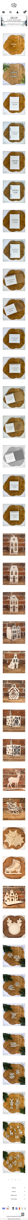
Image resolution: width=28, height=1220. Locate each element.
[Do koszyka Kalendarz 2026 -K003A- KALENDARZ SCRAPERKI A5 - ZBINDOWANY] (15, 251)
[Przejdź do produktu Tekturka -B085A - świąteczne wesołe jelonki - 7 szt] (14, 1132)
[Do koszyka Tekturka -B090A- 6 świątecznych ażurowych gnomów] (15, 1163)
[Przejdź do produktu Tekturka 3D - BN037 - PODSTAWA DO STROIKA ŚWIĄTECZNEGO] (14, 897)
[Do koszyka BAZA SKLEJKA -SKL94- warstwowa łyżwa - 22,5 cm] (15, 869)
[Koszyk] (24, 12)
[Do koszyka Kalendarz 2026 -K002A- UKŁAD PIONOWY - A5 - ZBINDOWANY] (15, 193)
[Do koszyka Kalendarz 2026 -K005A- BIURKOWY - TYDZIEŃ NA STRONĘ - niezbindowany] (15, 428)
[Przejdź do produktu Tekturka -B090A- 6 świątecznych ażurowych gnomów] (14, 1162)
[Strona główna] (14, 5)
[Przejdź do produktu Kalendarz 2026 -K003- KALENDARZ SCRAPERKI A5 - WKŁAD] (14, 221)
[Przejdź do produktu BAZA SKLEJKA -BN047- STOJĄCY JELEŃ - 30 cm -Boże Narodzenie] (14, 779)
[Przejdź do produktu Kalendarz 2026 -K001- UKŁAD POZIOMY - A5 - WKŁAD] (14, 103)
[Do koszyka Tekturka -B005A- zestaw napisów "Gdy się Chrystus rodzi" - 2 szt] (15, 957)
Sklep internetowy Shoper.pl (14, 1218)
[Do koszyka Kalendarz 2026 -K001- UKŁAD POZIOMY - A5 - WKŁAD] (15, 104)
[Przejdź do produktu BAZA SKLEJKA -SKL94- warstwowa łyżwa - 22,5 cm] (14, 868)
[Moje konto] (17, 12)
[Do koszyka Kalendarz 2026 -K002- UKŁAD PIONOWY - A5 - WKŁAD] (15, 163)
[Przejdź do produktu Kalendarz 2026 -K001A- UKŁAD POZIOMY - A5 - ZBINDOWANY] (14, 133)
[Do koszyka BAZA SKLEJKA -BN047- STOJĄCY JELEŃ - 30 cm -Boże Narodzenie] (15, 781)
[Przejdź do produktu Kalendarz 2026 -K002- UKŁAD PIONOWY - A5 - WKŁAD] (14, 162)
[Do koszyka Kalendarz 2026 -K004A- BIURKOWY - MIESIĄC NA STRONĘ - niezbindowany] (15, 310)
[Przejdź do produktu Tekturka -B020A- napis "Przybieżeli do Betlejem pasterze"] (14, 1044)
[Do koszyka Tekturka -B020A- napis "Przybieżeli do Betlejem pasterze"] (15, 1045)
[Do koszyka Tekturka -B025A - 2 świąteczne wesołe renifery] (15, 1104)
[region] (14, 21)
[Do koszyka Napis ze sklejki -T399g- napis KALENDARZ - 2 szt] (15, 75)
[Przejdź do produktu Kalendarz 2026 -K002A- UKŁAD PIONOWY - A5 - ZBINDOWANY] (14, 191)
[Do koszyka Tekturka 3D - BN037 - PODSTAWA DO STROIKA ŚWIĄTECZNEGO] (15, 898)
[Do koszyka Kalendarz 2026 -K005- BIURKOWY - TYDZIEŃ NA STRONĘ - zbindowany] (15, 398)
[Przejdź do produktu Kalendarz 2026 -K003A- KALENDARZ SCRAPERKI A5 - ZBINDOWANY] (14, 250)
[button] (3, 12)
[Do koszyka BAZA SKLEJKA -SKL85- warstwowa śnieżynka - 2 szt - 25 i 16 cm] (15, 839)
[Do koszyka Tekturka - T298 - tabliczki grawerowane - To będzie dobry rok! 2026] (15, 46)
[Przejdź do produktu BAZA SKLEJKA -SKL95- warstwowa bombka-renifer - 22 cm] (14, 926)
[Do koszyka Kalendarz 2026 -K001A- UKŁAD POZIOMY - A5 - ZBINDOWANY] (15, 134)
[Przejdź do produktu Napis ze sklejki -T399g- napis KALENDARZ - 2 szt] (14, 74)
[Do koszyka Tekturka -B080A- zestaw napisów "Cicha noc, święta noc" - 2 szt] (15, 1074)
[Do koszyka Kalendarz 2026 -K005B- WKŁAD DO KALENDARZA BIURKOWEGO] (15, 487)
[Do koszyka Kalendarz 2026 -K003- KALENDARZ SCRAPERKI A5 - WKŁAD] (15, 222)
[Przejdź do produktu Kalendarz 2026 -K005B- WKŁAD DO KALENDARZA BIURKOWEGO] (14, 485)
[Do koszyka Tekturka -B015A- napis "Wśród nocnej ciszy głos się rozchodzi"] (15, 1016)
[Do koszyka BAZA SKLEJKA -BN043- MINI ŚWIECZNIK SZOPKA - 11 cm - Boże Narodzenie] (15, 692)
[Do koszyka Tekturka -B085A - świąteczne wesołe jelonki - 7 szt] (15, 1133)
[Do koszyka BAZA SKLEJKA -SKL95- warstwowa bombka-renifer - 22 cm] (15, 928)
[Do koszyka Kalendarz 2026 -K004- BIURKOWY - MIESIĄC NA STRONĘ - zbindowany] (15, 281)
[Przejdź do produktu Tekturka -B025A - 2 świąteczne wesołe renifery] (14, 1103)
